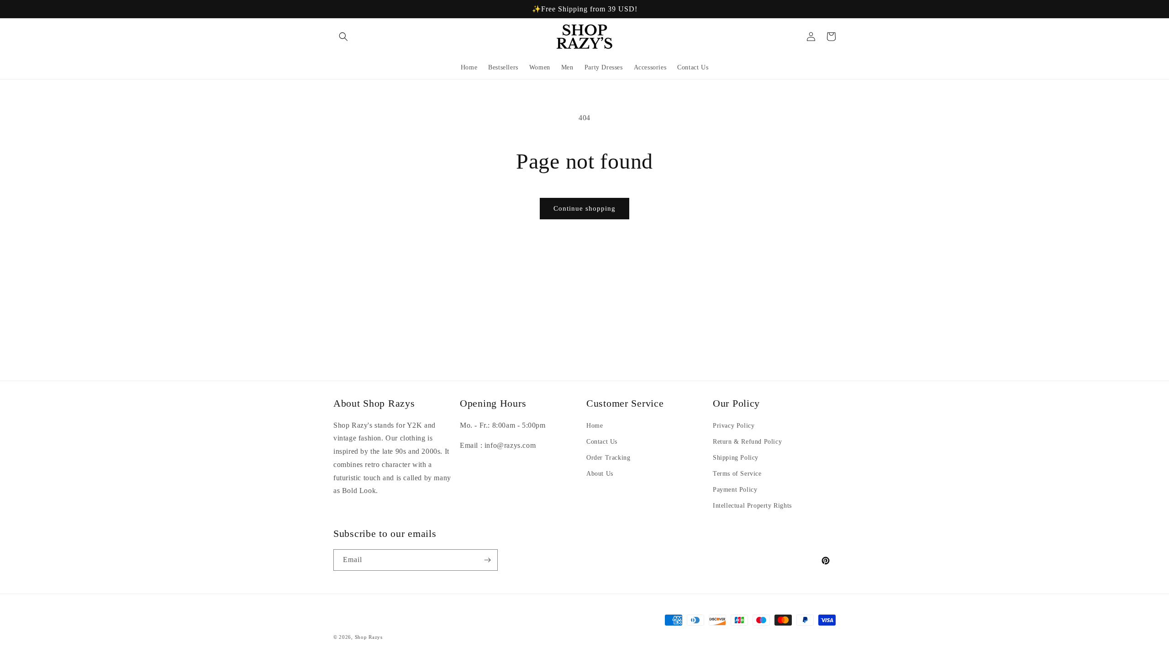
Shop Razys (369, 637)
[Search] (343, 37)
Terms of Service (737, 473)
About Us (599, 473)
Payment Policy (735, 489)
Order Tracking (608, 457)
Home (594, 425)
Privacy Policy (733, 425)
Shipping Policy (735, 457)
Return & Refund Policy (747, 441)
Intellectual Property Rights (752, 505)
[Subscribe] (487, 560)
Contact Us (601, 441)
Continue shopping (584, 208)
